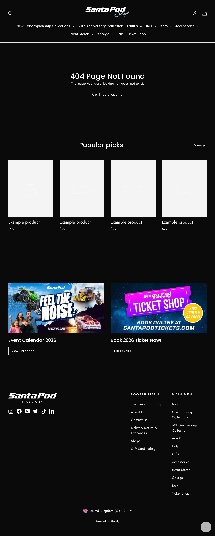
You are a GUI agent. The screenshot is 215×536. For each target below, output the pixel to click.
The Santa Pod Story (146, 404)
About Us (137, 412)
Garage (103, 34)
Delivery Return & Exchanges (144, 430)
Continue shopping (107, 94)
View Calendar (22, 351)
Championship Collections (49, 26)
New (20, 26)
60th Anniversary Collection (100, 26)
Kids (149, 26)
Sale (120, 34)
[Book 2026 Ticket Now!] (159, 308)
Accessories (185, 26)
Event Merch (79, 34)
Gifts (164, 26)
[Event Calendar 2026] (56, 308)
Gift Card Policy (143, 448)
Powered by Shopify (107, 521)
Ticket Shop (136, 34)
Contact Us (139, 419)
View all (200, 145)
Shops (135, 441)
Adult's (133, 26)
